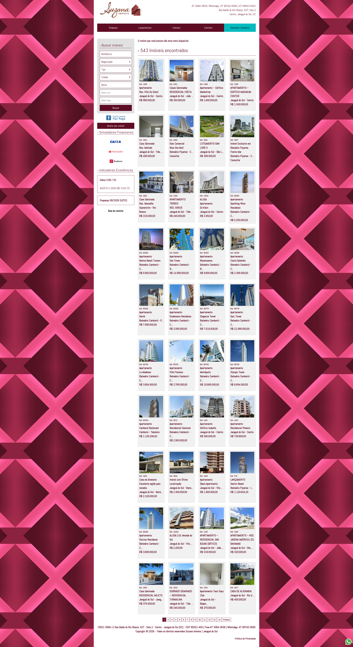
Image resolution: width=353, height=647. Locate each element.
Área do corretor (115, 211)
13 (214, 619)
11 (204, 619)
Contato (208, 27)
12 (209, 619)
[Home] (122, 18)
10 (199, 619)
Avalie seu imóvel (115, 126)
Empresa (113, 27)
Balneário (240, 27)
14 (219, 619)
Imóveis (176, 27)
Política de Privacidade (245, 638)
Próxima (226, 619)
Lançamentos (144, 27)
